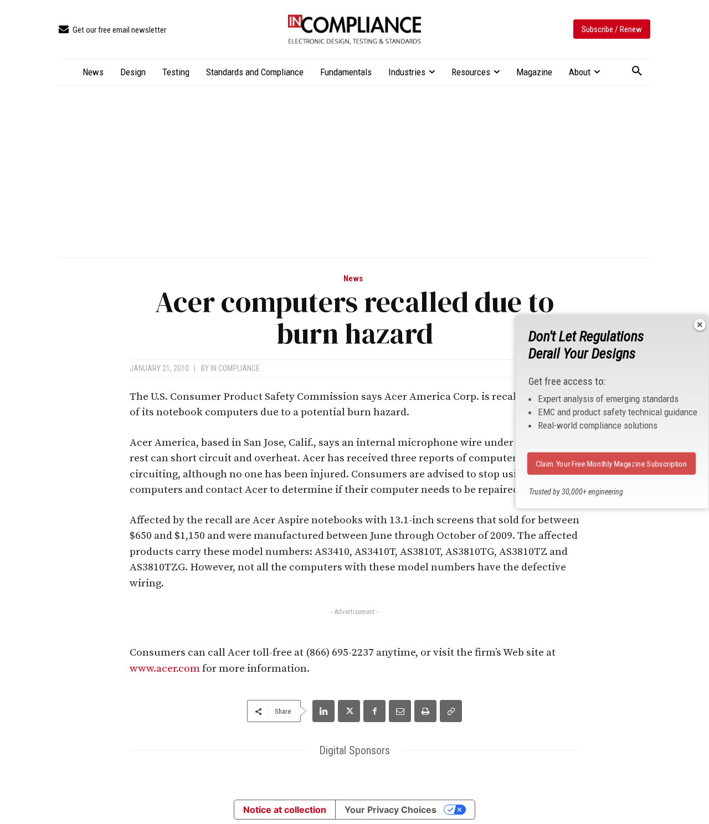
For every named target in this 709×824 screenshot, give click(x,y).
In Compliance (235, 368)
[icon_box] (112, 30)
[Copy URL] (451, 711)
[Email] (400, 711)
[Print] (425, 711)
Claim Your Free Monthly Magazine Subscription (611, 463)
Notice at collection (284, 809)
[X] (349, 711)
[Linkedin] (323, 711)
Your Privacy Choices (390, 809)
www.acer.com (165, 668)
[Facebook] (374, 711)
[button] (637, 71)
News (353, 279)
